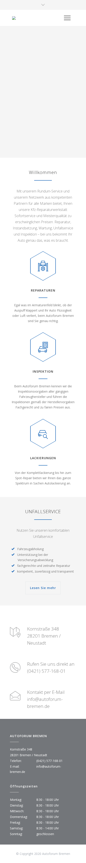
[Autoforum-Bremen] (38, 18)
